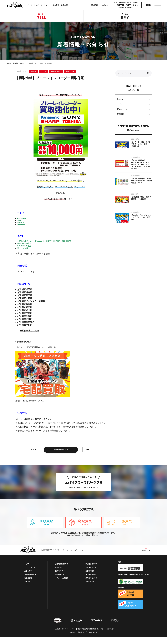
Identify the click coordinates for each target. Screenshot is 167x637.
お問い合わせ (90, 581)
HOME (9, 63)
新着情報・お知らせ (19, 63)
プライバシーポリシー (69, 629)
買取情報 (120, 114)
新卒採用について (91, 578)
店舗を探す (28, 571)
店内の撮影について (61, 564)
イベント (43, 71)
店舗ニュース (70, 71)
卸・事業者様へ (91, 574)
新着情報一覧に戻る (61, 449)
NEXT (88, 449)
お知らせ (33, 71)
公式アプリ (58, 567)
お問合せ (105, 5)
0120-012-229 (128, 5)
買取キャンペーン (56, 71)
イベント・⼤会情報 (61, 578)
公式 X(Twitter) (60, 571)
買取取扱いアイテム (31, 574)
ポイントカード (91, 567)
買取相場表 (94, 5)
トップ (26, 564)
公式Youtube (59, 574)
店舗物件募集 (90, 571)
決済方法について (91, 564)
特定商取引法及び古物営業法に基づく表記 (90, 629)
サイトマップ (109, 629)
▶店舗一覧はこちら (29, 330)
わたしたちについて (31, 567)
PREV (33, 449)
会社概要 (57, 629)
